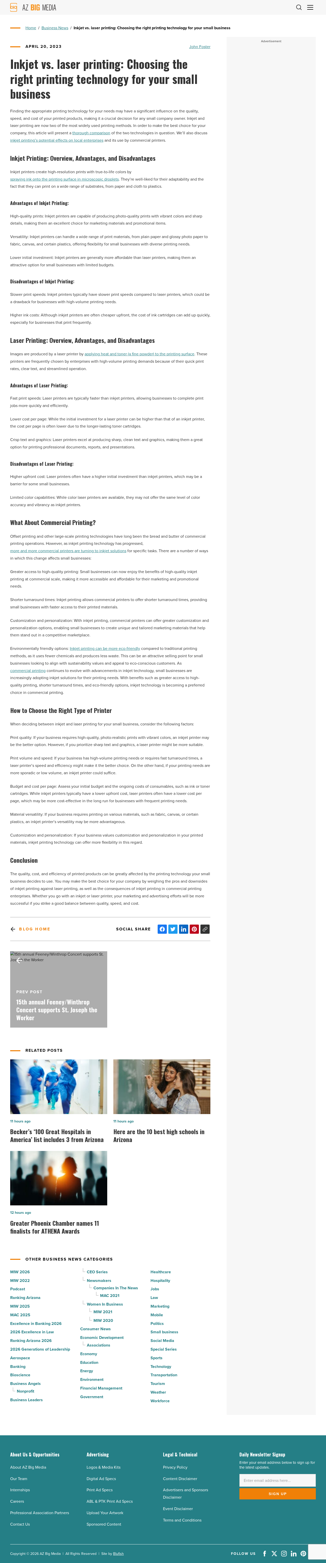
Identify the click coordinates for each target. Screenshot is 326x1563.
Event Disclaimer (178, 1508)
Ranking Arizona (25, 1298)
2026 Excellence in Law (32, 1332)
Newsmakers (99, 1280)
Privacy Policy (175, 1467)
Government (91, 1397)
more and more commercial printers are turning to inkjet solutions (68, 550)
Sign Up (278, 1494)
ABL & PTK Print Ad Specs (110, 1501)
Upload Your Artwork (105, 1512)
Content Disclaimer (180, 1478)
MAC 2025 (20, 1315)
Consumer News (95, 1329)
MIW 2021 (102, 1312)
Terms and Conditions (182, 1520)
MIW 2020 (103, 1320)
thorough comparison (91, 133)
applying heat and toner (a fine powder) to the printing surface (139, 354)
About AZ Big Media (28, 1467)
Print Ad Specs (100, 1490)
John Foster (199, 46)
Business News (55, 28)
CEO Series (97, 1272)
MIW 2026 (20, 1272)
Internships (20, 1490)
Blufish (118, 1553)
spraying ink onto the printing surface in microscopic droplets (64, 179)
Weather (158, 1392)
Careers (17, 1501)
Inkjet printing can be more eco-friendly (105, 648)
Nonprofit (25, 1391)
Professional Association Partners (39, 1512)
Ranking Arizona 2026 (31, 1340)
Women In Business (105, 1304)
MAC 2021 (109, 1295)
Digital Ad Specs (101, 1478)
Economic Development (102, 1337)
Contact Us (20, 1524)
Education (89, 1362)
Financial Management (101, 1388)
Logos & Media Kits (103, 1467)
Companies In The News (115, 1288)
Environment (91, 1379)
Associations (98, 1345)
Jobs (155, 1289)
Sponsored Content (104, 1524)
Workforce (160, 1401)
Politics (157, 1323)
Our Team (18, 1478)
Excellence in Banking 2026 (36, 1323)
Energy (86, 1371)
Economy (88, 1354)
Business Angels (25, 1383)
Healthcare (161, 1272)
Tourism (158, 1383)
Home (30, 28)
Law (154, 1298)
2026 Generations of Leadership (40, 1349)
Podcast (17, 1289)
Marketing (160, 1306)
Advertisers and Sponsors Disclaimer (185, 1493)
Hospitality (160, 1280)
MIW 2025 (20, 1306)
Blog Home (34, 929)
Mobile (157, 1315)
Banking (17, 1366)
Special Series (164, 1349)
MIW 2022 (20, 1280)
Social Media (162, 1340)
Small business (164, 1332)
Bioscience (20, 1375)
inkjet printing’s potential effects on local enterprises (56, 140)
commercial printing (28, 670)
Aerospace (20, 1358)
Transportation (164, 1375)
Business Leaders (26, 1400)
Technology (161, 1366)
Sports (156, 1358)
